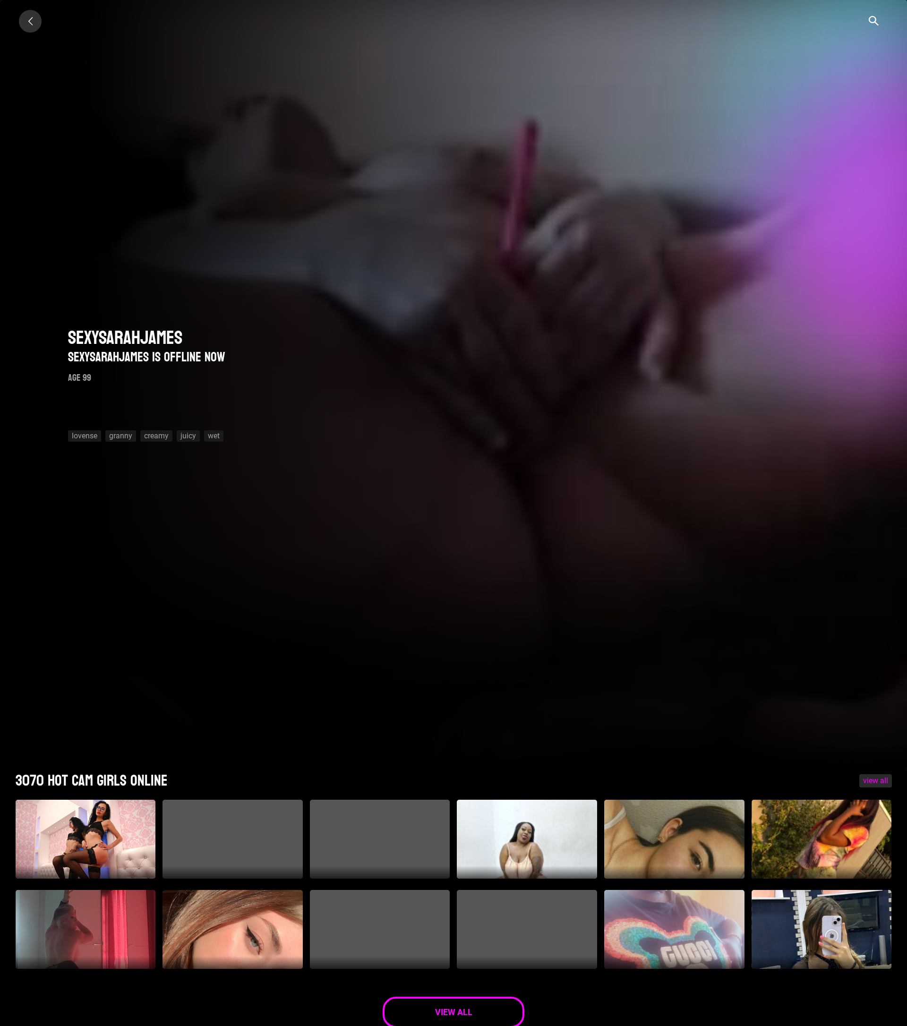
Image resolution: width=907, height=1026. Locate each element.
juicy (188, 435)
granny (120, 435)
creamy (156, 435)
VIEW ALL (875, 780)
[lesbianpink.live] (30, 21)
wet (214, 435)
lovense (84, 435)
